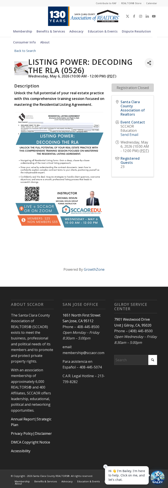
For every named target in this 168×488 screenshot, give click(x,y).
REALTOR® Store (131, 3)
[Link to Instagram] (140, 16)
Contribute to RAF (106, 3)
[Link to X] (127, 16)
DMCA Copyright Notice (30, 442)
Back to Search (25, 51)
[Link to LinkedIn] (147, 16)
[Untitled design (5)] (84, 16)
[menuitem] (106, 3)
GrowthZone (94, 269)
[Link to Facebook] (134, 16)
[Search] (154, 42)
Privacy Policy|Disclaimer (31, 433)
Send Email (129, 134)
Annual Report (23, 419)
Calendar (151, 3)
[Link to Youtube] (153, 16)
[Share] (149, 63)
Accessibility (20, 451)
